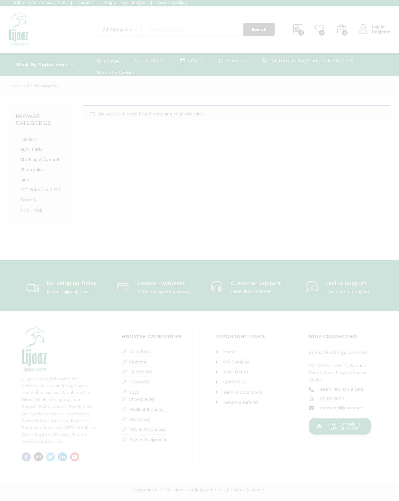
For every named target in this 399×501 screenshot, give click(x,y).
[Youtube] (74, 456)
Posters (28, 199)
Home (111, 61)
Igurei (25, 179)
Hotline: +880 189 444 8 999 (37, 3)
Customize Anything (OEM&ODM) (311, 60)
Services (236, 60)
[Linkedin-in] (62, 456)
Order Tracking (172, 3)
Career (84, 3)
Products (153, 60)
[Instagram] (38, 456)
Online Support (346, 283)
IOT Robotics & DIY (40, 189)
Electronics (32, 169)
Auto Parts (31, 149)
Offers (195, 60)
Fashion (28, 139)
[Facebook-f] (26, 456)
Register (381, 31)
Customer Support (256, 283)
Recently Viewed (116, 72)
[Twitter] (50, 456)
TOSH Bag (31, 209)
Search (259, 29)
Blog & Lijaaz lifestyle (124, 3)
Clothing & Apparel (39, 159)
